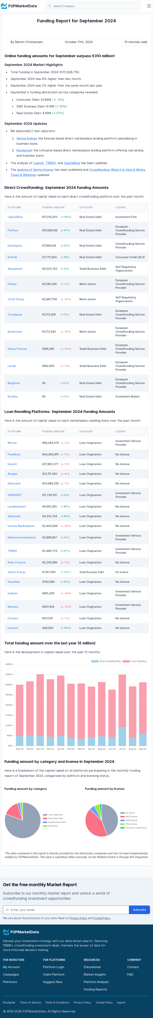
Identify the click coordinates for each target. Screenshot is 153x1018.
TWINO (50, 163)
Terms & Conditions (57, 1002)
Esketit (13, 464)
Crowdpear (15, 314)
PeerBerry (14, 454)
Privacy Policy (78, 918)
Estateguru (15, 245)
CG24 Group (16, 299)
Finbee (12, 284)
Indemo (13, 593)
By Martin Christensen (26, 42)
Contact (133, 967)
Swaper (13, 473)
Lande (12, 365)
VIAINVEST (15, 495)
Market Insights (95, 974)
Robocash (14, 483)
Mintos (13, 442)
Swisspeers (16, 268)
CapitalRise (72, 163)
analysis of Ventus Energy (35, 170)
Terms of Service (30, 1002)
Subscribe (139, 909)
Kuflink (13, 257)
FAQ (130, 974)
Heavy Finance (18, 348)
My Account (11, 967)
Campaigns (11, 974)
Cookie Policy (101, 918)
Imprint (121, 1002)
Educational (92, 967)
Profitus (13, 230)
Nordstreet (24, 150)
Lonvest (13, 627)
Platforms (10, 982)
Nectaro (13, 606)
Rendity (13, 396)
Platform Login (53, 967)
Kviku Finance (17, 562)
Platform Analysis (96, 982)
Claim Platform (53, 974)
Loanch (38, 163)
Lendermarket (17, 506)
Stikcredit (14, 516)
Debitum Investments (22, 537)
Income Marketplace (21, 525)
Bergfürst (14, 383)
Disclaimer (9, 1002)
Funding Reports (95, 989)
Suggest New (52, 982)
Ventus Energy (26, 138)
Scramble (14, 581)
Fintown (13, 618)
